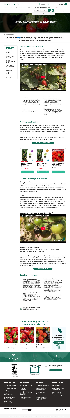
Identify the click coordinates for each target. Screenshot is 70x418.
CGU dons (6, 390)
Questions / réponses (9, 76)
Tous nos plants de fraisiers (43, 142)
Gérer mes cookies (8, 398)
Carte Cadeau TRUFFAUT (41, 388)
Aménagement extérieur (21, 7)
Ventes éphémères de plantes (58, 395)
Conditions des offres (8, 402)
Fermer (43, 13)
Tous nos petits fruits (43, 268)
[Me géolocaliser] (53, 10)
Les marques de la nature (25, 397)
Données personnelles (8, 394)
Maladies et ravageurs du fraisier (9, 72)
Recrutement (23, 389)
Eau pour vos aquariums (57, 393)
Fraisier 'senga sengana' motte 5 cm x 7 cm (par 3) (10, 67)
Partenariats (22, 388)
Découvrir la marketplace (41, 397)
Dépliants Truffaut (7, 401)
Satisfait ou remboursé (41, 392)
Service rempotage (56, 389)
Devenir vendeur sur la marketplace (41, 399)
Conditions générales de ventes (10, 385)
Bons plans (56, 7)
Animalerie (30, 7)
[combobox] (24, 4)
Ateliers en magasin (40, 393)
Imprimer (64, 11)
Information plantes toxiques (58, 388)
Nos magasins (23, 394)
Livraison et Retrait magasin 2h (42, 385)
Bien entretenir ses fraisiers (10, 48)
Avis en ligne (6, 400)
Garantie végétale (56, 385)
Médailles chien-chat (56, 392)
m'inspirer (58, 342)
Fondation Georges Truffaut (26, 385)
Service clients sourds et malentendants (41, 395)
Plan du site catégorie (8, 404)
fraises (19, 37)
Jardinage (12, 7)
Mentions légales (7, 391)
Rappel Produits (7, 393)
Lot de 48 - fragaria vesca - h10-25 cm (10, 56)
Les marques (23, 398)
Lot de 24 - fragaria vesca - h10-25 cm (10, 61)
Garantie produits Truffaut (9, 397)
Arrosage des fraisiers (9, 52)
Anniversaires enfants (40, 389)
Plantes (6, 7)
